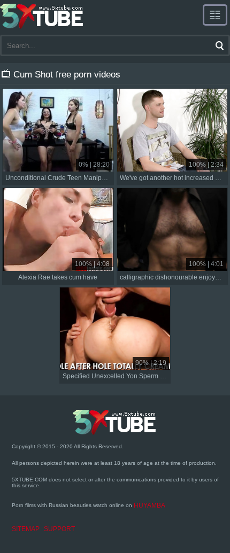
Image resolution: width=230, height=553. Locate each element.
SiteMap (26, 529)
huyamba (149, 505)
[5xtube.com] (42, 16)
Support (59, 529)
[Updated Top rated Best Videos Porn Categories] (215, 15)
